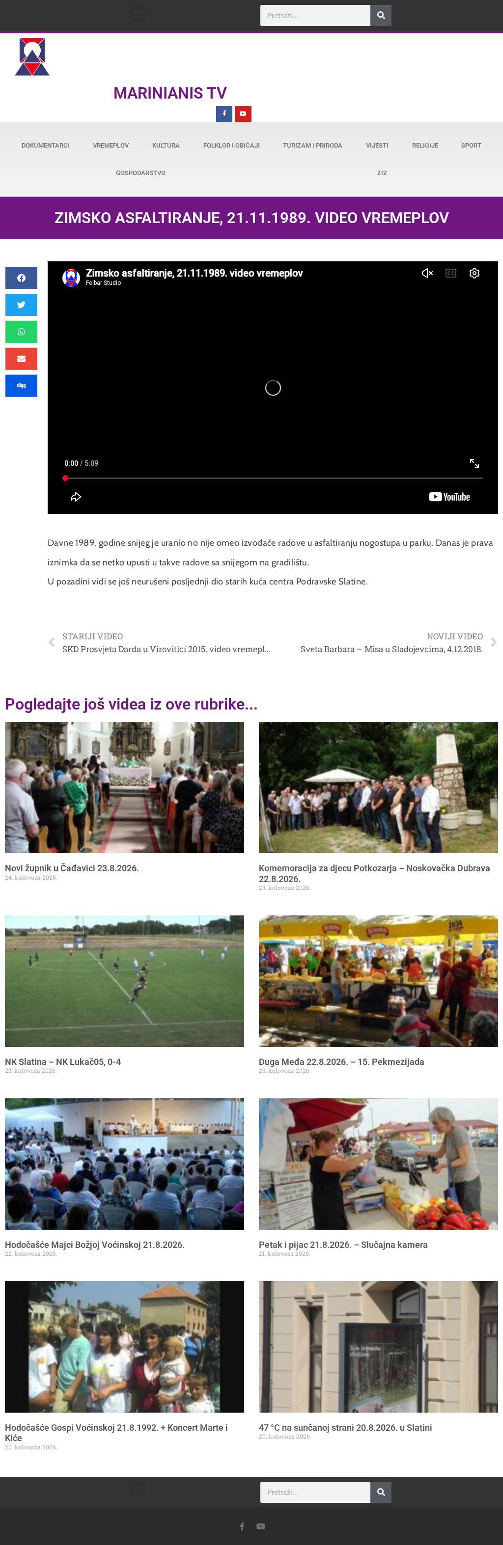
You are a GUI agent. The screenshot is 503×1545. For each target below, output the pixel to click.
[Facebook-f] (224, 114)
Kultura (166, 145)
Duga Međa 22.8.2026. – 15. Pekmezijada (341, 1062)
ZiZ (382, 173)
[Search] (380, 15)
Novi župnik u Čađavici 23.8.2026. (72, 868)
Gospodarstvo (141, 173)
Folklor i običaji (231, 145)
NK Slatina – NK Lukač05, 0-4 (63, 1062)
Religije (425, 145)
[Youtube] (243, 114)
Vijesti (377, 145)
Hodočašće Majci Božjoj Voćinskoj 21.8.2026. (95, 1245)
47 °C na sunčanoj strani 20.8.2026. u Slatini (345, 1427)
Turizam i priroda (312, 145)
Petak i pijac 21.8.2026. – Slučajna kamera (343, 1245)
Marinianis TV (170, 93)
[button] (137, 13)
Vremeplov (111, 145)
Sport (471, 145)
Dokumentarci (46, 145)
